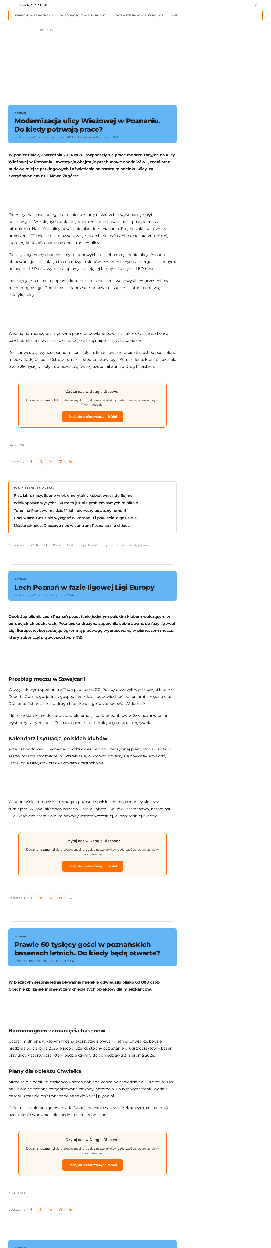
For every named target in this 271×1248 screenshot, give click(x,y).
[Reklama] (135, 65)
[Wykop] (51, 461)
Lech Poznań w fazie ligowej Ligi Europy (84, 587)
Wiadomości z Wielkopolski (83, 15)
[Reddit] (61, 461)
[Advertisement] (92, 195)
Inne (174, 15)
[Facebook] (31, 461)
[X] (41, 461)
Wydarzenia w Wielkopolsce (140, 15)
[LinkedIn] (70, 461)
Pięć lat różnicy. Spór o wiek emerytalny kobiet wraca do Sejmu (73, 495)
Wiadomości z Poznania (34, 15)
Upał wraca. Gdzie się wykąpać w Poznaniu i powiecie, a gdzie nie (75, 518)
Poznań (58, 545)
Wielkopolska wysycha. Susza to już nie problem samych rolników (76, 503)
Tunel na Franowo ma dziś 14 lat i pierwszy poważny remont (70, 510)
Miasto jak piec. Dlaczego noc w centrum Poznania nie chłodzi (72, 525)
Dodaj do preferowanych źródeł (92, 417)
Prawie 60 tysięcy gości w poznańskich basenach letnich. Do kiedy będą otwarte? (87, 948)
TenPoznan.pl (17, 545)
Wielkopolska (40, 545)
